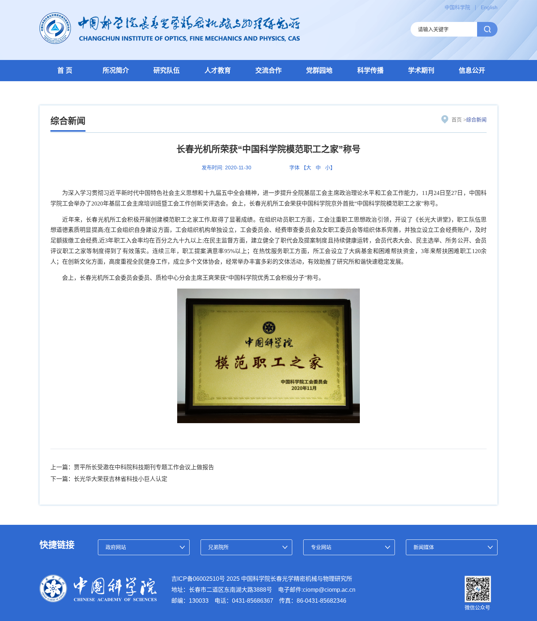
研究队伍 (166, 70)
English (489, 7)
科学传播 (370, 70)
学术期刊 (421, 70)
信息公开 (472, 70)
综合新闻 (476, 120)
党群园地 (319, 70)
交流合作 (268, 70)
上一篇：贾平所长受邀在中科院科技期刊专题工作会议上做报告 (132, 467)
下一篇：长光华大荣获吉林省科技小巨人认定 (108, 479)
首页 (457, 120)
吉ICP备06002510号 (198, 579)
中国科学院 (457, 7)
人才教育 (218, 70)
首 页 (64, 70)
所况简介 (116, 70)
